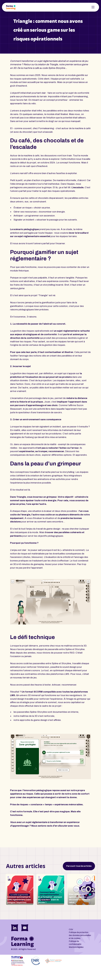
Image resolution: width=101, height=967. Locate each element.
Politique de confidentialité (75, 942)
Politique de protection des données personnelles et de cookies (80, 935)
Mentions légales (76, 947)
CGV (71, 929)
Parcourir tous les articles (79, 866)
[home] (11, 7)
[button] (92, 7)
